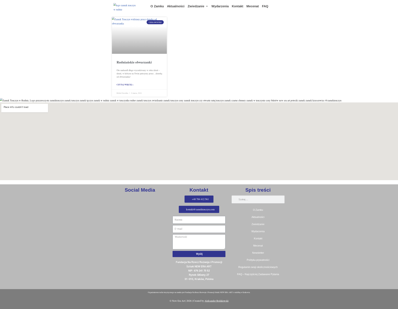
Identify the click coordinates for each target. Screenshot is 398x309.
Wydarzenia (220, 6)
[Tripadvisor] (4, 207)
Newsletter (258, 252)
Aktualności (176, 6)
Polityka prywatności (258, 260)
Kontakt (237, 6)
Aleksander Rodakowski (217, 300)
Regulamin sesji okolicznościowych (258, 267)
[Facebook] (4, 189)
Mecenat (252, 6)
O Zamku (157, 6)
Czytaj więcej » (125, 84)
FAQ (265, 6)
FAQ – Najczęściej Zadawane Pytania (258, 274)
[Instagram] (4, 198)
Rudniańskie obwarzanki (134, 62)
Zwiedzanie (196, 6)
